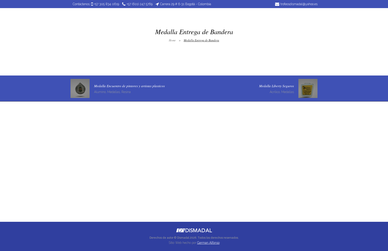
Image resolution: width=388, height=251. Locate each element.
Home (172, 40)
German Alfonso (208, 242)
